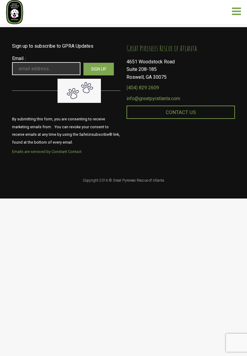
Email (19, 58)
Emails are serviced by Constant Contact (47, 151)
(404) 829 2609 (143, 88)
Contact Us (181, 112)
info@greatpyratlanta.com (153, 98)
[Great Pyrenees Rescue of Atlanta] (14, 11)
